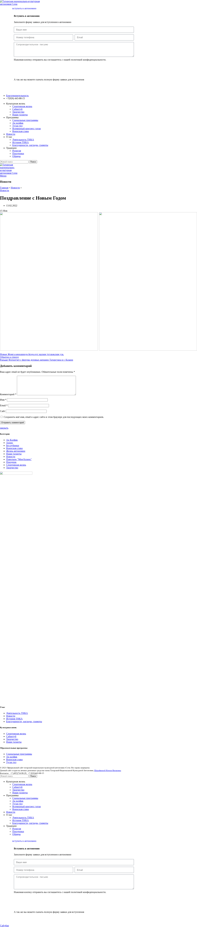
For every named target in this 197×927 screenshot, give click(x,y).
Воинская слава (20, 131)
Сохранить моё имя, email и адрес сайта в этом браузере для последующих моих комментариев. (54, 417)
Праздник (11, 462)
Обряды (16, 156)
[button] (22, 86)
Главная (4, 187)
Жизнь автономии (15, 451)
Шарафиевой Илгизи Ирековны (107, 770)
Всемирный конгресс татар (26, 128)
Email (4, 405)
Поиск (33, 162)
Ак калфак (17, 123)
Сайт (2, 411)
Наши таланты (20, 114)
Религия (16, 150)
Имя (3, 399)
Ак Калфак (12, 440)
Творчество (18, 112)
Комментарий (8, 394)
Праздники (18, 153)
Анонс (9, 442)
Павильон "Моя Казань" (19, 459)
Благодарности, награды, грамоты (30, 145)
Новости (15, 187)
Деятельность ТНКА (23, 139)
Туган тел (17, 125)
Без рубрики (12, 445)
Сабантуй (17, 109)
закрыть (4, 428)
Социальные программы (25, 120)
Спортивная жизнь (22, 106)
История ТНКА (20, 142)
